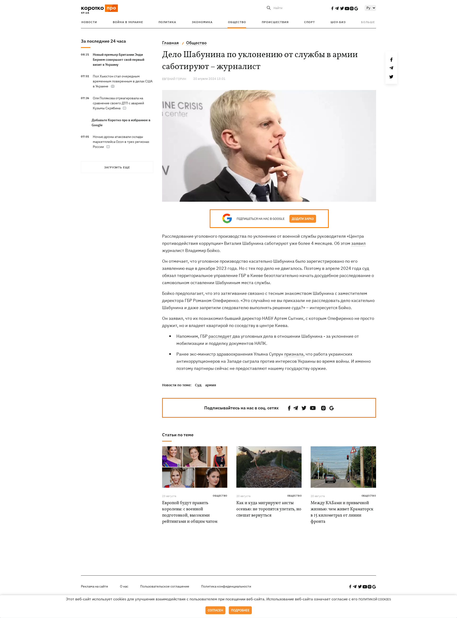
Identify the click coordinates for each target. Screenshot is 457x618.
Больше (368, 22)
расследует (220, 336)
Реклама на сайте (94, 586)
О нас (124, 586)
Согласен (215, 610)
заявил (358, 243)
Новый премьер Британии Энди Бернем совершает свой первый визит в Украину (118, 59)
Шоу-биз (338, 22)
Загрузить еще (117, 167)
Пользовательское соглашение (164, 586)
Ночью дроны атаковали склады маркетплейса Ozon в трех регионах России (121, 142)
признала (293, 354)
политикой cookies (374, 599)
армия (210, 385)
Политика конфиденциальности (226, 586)
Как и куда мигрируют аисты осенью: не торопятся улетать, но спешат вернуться (268, 509)
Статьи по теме (178, 434)
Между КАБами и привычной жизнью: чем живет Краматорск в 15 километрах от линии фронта (342, 512)
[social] (332, 8)
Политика (167, 22)
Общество (237, 22)
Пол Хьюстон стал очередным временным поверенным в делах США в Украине (123, 81)
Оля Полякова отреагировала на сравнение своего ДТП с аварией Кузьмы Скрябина (118, 103)
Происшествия (275, 22)
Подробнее (240, 610)
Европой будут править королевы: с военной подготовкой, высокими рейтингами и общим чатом (189, 512)
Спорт (309, 22)
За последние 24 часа (103, 41)
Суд (198, 385)
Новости (89, 22)
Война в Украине (128, 22)
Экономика (202, 22)
